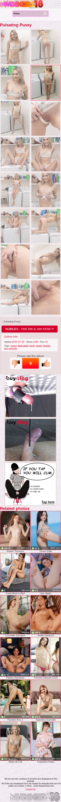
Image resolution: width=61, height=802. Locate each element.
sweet (39, 345)
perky (32, 345)
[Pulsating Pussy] (15, 47)
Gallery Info (11, 336)
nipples (46, 345)
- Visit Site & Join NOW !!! (29, 329)
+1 (45, 363)
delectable (23, 345)
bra (6, 348)
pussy (14, 345)
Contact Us (30, 789)
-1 (16, 363)
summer (12, 348)
